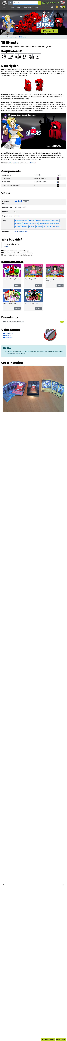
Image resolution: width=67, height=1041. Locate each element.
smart (32, 227)
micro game (45, 223)
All (10, 3)
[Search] (39, 3)
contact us (9, 333)
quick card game (21, 220)
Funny (32, 220)
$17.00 (39, 285)
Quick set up (55, 227)
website (8, 335)
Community (28, 7)
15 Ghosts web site (20, 232)
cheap (25, 227)
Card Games (12, 37)
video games (13, 163)
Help (37, 7)
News (19, 7)
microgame (55, 223)
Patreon (32, 163)
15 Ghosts (22, 37)
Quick (47, 227)
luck (26, 223)
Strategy (19, 223)
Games (3, 37)
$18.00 (18, 285)
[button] (5, 7)
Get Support (61, 1039)
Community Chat (48, 1039)
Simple (39, 227)
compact (56, 220)
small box (47, 220)
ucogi (18, 227)
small (39, 220)
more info (8, 337)
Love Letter (34, 223)
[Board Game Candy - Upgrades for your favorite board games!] (54, 3)
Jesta (7, 246)
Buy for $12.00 (51, 31)
